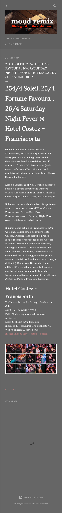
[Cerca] (55, 5)
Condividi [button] (9, 389)
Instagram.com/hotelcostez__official (26, 333)
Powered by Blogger (33, 497)
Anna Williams (41, 503)
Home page (14, 44)
